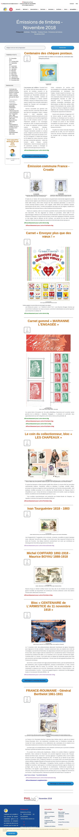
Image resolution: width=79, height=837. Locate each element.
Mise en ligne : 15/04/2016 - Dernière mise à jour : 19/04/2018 (63, 814)
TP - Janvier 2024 (13, 77)
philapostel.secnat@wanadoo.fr (10, 3)
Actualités (73, 9)
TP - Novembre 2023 (14, 80)
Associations (33, 9)
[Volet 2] (49, 291)
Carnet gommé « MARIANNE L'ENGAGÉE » (13, 106)
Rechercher (62, 47)
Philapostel (19, 32)
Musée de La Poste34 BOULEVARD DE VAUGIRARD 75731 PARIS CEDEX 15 (28, 4)
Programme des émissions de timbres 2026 (50, 822)
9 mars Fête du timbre (63, 822)
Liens (65, 9)
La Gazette (61, 819)
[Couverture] (47, 263)
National (25, 9)
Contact (72, 3)
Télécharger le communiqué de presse (35, 156)
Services (42, 9)
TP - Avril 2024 (12, 72)
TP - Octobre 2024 (13, 61)
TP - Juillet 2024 (13, 67)
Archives (58, 9)
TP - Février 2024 (13, 75)
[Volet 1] (33, 291)
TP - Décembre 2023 (14, 78)
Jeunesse (50, 9)
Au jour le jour (12, 146)
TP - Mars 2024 (13, 73)
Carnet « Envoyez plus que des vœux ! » (14, 97)
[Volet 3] (63, 291)
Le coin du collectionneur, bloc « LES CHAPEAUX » (14, 111)
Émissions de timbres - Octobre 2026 (50, 827)
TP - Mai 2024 (12, 70)
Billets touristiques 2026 (49, 813)
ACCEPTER (12, 833)
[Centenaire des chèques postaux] (41, 72)
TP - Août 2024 (13, 66)
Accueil (18, 9)
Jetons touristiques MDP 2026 (50, 817)
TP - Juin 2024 (12, 69)
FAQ (77, 3)
